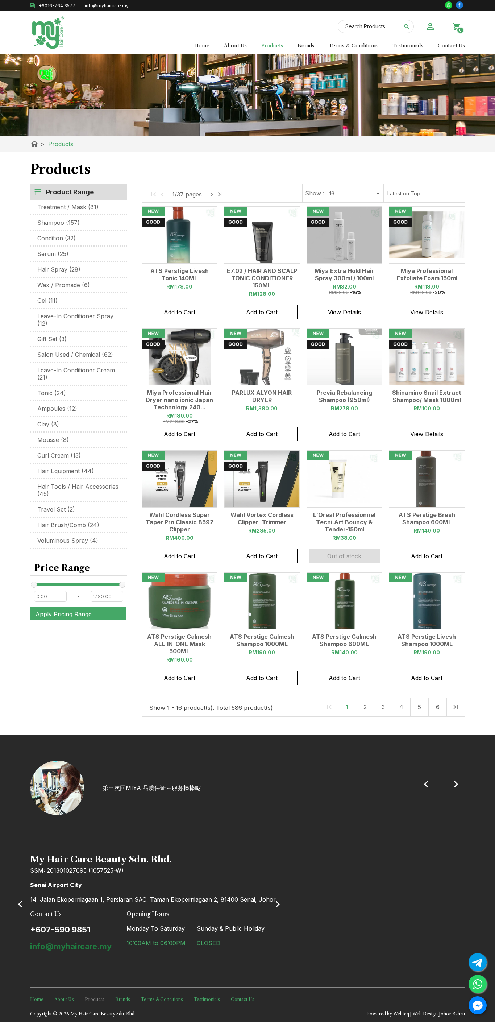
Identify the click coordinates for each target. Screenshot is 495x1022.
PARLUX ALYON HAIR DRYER (262, 396)
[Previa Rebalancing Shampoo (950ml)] (344, 357)
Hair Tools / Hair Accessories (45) (77, 490)
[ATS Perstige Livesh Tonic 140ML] (179, 235)
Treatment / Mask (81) (68, 207)
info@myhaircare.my (71, 946)
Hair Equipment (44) (65, 471)
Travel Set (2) (56, 509)
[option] (247, 788)
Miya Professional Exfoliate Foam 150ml (426, 274)
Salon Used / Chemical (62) (75, 354)
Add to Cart (179, 312)
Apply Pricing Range (64, 614)
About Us (235, 45)
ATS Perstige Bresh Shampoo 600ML (427, 518)
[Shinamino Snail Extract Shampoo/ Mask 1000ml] (426, 357)
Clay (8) (48, 424)
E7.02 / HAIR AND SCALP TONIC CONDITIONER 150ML (262, 278)
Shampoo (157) (58, 222)
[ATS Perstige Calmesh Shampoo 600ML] (344, 601)
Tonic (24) (51, 393)
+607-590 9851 (60, 929)
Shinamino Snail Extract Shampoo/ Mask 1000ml (426, 396)
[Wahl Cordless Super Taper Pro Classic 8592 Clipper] (179, 479)
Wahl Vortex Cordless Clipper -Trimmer (262, 518)
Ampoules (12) (57, 408)
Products (272, 45)
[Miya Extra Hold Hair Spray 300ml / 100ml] (344, 235)
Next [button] (456, 784)
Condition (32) (56, 238)
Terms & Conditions (353, 45)
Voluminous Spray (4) (67, 540)
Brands (306, 45)
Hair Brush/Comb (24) (68, 525)
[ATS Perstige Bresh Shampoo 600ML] (426, 479)
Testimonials (407, 45)
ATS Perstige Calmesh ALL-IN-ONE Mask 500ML (179, 644)
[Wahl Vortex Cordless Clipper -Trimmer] (261, 479)
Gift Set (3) (52, 339)
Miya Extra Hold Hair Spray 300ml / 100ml (344, 274)
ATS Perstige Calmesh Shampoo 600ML (344, 640)
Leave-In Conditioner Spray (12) (75, 320)
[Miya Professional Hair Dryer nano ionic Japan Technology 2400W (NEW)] (179, 357)
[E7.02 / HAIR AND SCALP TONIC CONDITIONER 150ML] (261, 235)
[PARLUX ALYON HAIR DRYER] (261, 357)
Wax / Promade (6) (63, 285)
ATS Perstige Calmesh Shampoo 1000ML (262, 640)
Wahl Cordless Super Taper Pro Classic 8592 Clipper (179, 522)
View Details (344, 312)
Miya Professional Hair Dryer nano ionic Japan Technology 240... (179, 400)
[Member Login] (430, 26)
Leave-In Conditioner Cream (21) (76, 374)
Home (201, 45)
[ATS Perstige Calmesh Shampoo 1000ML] (261, 601)
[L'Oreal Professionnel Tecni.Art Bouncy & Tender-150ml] (344, 479)
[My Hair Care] (459, 5)
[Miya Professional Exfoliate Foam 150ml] (426, 235)
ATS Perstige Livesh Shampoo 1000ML (427, 640)
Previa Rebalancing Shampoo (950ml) (344, 396)
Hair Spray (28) (58, 269)
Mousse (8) (53, 439)
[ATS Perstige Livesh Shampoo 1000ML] (426, 601)
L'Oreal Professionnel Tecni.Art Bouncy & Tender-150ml (344, 522)
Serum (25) (52, 253)
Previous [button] (426, 784)
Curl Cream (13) (59, 455)
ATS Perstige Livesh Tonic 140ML (179, 274)
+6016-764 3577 (57, 5)
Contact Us (451, 45)
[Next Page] (211, 194)
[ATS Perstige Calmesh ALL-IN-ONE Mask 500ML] (179, 601)
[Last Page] (220, 194)
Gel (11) (47, 300)
